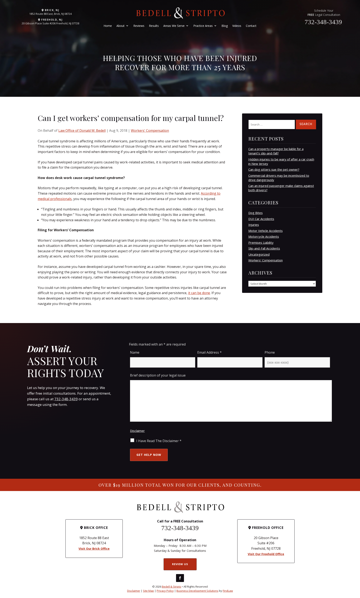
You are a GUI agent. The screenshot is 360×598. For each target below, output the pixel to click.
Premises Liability (261, 242)
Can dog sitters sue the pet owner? (273, 169)
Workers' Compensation (150, 130)
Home (108, 26)
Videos (236, 26)
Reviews (138, 26)
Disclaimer (137, 431)
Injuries (253, 225)
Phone (270, 352)
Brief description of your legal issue (158, 375)
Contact (251, 26)
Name (134, 352)
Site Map (148, 591)
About (120, 26)
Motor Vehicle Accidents (265, 231)
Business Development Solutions (197, 591)
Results (154, 26)
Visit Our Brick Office (94, 549)
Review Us (180, 564)
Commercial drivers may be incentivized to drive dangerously (278, 177)
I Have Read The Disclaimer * (158, 441)
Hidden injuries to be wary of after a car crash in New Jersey (281, 161)
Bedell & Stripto (171, 586)
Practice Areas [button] (203, 26)
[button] (356, 568)
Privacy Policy (165, 591)
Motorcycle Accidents (263, 236)
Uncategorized (259, 254)
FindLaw (228, 591)
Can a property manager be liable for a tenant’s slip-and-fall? (276, 151)
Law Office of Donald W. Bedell (82, 130)
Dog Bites (255, 213)
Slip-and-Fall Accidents (264, 248)
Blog (224, 26)
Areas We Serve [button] (174, 26)
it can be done (199, 293)
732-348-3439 (323, 22)
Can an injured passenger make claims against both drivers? (281, 188)
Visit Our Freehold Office (266, 554)
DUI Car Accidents (261, 219)
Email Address (209, 352)
